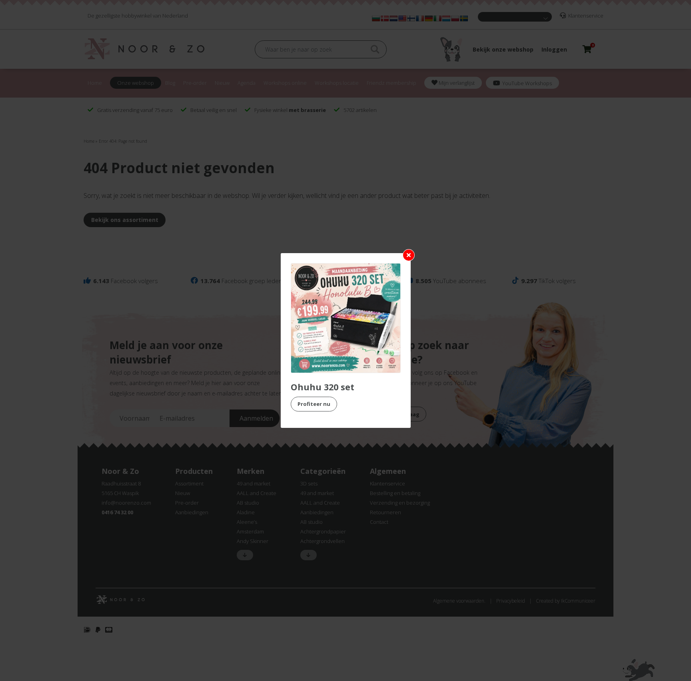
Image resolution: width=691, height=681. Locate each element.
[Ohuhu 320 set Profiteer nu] (346, 318)
